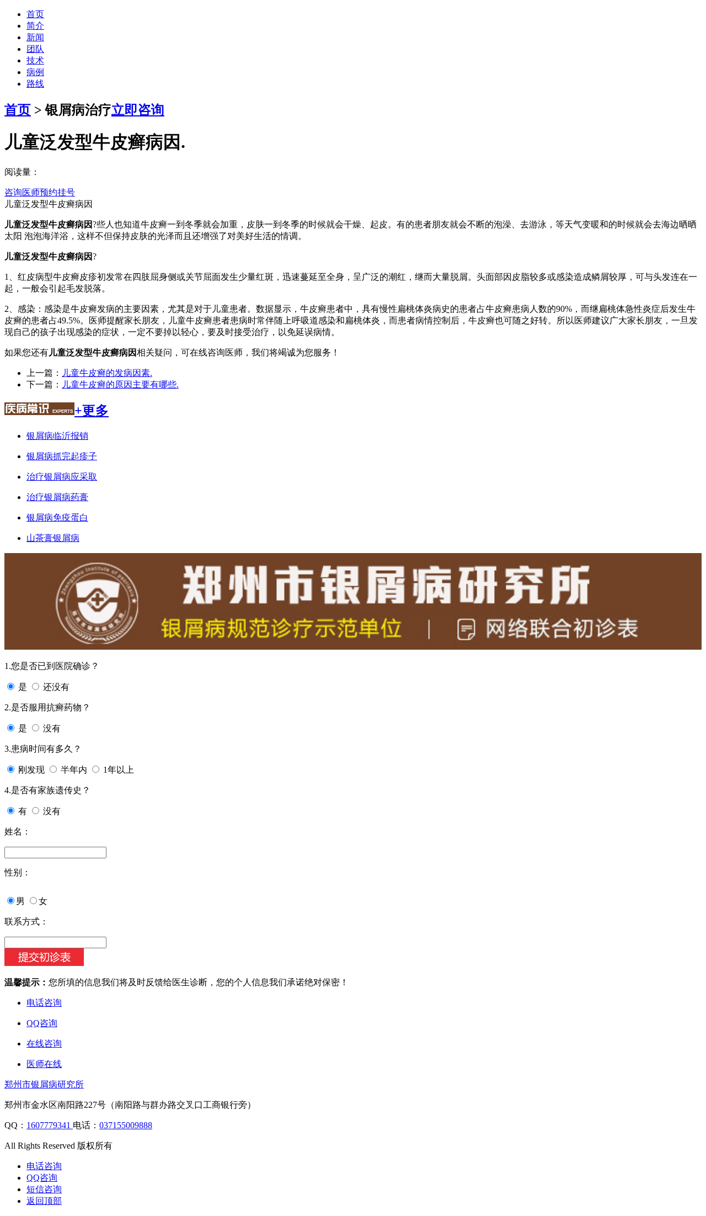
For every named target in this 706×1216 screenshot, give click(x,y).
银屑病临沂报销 (57, 435)
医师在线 (44, 1064)
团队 (35, 49)
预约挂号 (57, 192)
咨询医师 (22, 192)
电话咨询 (44, 1002)
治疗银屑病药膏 (57, 497)
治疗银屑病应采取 (61, 476)
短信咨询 (44, 1189)
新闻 (35, 37)
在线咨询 (44, 1043)
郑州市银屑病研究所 (44, 1084)
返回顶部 (44, 1201)
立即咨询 (137, 110)
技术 (35, 60)
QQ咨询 (41, 1023)
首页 (35, 14)
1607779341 (49, 1125)
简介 (35, 25)
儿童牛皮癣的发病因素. (107, 373)
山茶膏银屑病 (52, 538)
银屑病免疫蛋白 (57, 517)
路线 (35, 83)
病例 (35, 72)
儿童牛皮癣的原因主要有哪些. (120, 384)
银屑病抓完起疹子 (61, 456)
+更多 (91, 410)
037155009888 (125, 1125)
